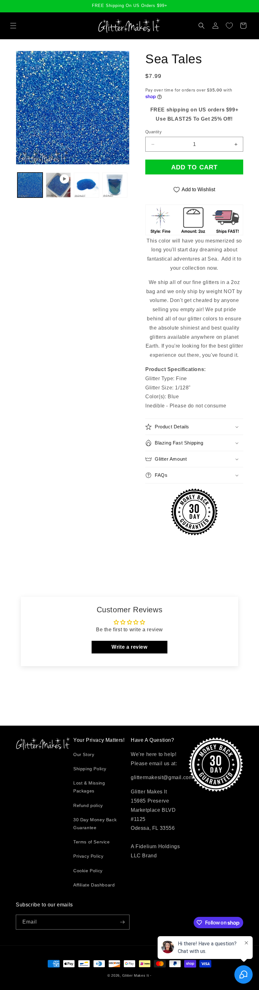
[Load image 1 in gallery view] (30, 185)
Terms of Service (91, 841)
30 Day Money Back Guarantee (95, 823)
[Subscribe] (122, 922)
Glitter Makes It (135, 975)
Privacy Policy (88, 856)
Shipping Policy (89, 768)
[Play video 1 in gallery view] (58, 185)
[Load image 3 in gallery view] (115, 185)
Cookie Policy (88, 870)
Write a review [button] (129, 647)
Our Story (83, 754)
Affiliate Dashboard (94, 884)
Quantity (153, 131)
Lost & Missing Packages (89, 786)
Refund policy (88, 805)
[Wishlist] (229, 26)
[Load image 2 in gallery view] (86, 185)
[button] (13, 26)
